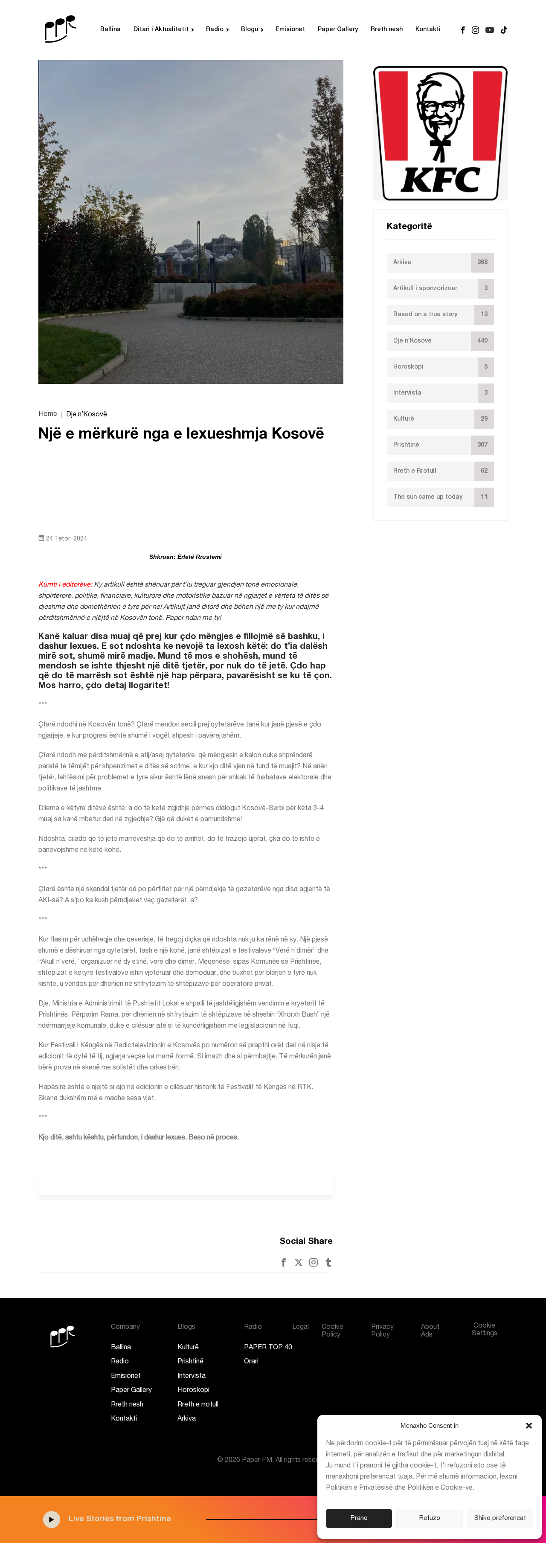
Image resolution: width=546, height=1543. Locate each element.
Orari (251, 1362)
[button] (529, 1425)
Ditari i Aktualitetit (161, 30)
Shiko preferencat (500, 1518)
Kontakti (428, 30)
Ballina (110, 30)
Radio (215, 30)
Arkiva (186, 1419)
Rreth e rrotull (197, 1405)
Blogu (249, 30)
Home (47, 414)
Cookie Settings (484, 1330)
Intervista (191, 1376)
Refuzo (429, 1518)
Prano (359, 1518)
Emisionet (290, 30)
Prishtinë (190, 1362)
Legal (300, 1327)
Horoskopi (193, 1390)
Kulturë (188, 1348)
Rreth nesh (387, 30)
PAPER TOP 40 (268, 1348)
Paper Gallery (338, 30)
